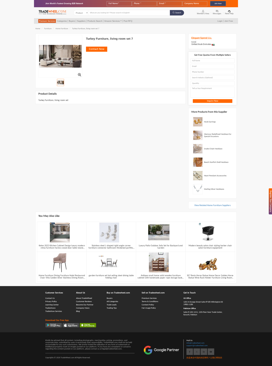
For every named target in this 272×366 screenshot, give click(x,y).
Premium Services (47, 21)
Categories (62, 21)
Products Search (94, 21)
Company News (83, 308)
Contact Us (50, 298)
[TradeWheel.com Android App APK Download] (88, 325)
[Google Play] (53, 325)
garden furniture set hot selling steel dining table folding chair (111, 276)
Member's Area (203, 13)
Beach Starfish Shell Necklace (216, 162)
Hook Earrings (210, 122)
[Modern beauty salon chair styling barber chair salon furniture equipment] (208, 232)
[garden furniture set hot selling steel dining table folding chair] (109, 262)
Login (219, 21)
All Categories (112, 302)
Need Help (229, 13)
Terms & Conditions (150, 302)
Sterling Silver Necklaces (214, 189)
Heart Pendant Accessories (215, 176)
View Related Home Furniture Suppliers (212, 205)
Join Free (228, 21)
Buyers (72, 21)
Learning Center (52, 305)
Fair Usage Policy (149, 308)
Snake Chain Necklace (213, 149)
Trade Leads (112, 305)
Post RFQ (128, 21)
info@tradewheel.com (195, 343)
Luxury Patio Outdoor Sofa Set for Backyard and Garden (161, 247)
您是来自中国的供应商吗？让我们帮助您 (204, 358)
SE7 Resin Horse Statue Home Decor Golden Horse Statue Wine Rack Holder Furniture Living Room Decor (210, 276)
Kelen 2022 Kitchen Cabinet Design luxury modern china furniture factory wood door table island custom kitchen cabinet (62, 247)
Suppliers (81, 21)
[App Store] (70, 325)
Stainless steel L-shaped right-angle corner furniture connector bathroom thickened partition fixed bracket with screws (111, 247)
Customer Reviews (84, 302)
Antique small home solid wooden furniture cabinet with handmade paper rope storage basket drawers (161, 276)
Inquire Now (212, 101)
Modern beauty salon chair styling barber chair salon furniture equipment (210, 247)
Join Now (218, 4)
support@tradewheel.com (197, 346)
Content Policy (148, 305)
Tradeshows (50, 308)
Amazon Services (112, 21)
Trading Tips (112, 308)
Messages (217, 13)
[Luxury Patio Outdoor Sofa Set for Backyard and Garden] (158, 232)
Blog (78, 311)
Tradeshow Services (53, 311)
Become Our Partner (84, 305)
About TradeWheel (84, 298)
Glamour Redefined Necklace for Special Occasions (217, 135)
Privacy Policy (51, 302)
